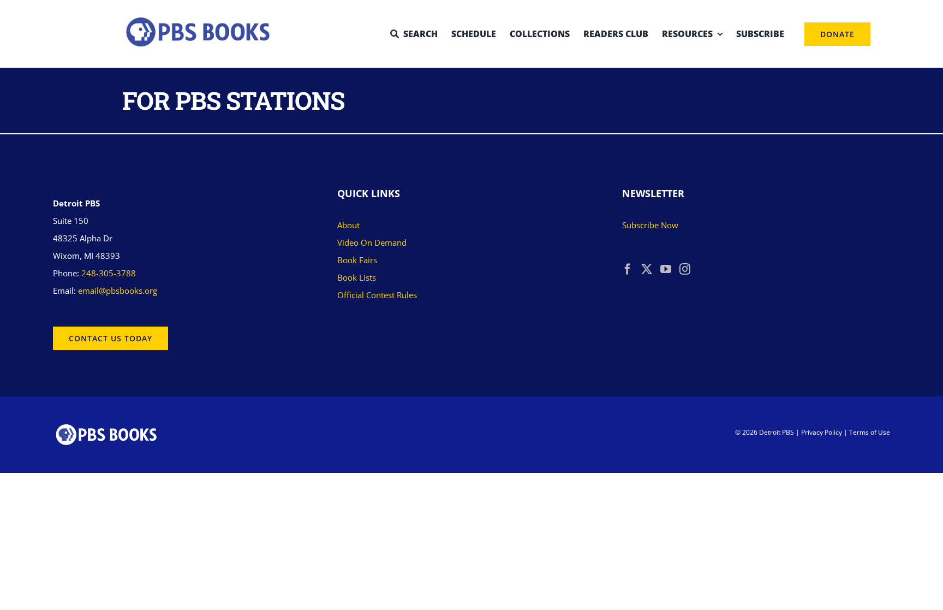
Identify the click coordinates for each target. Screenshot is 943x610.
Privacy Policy (821, 432)
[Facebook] (627, 269)
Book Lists (356, 277)
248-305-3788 (108, 273)
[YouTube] (665, 269)
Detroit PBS (776, 432)
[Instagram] (684, 269)
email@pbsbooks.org (117, 290)
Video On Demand (372, 242)
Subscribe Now (650, 225)
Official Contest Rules (377, 294)
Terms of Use (869, 432)
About (348, 225)
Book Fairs (357, 259)
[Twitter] (646, 269)
